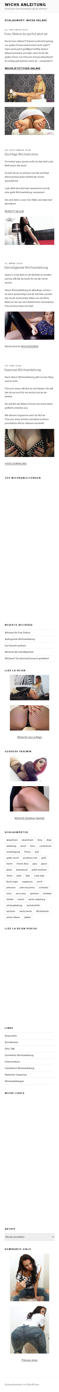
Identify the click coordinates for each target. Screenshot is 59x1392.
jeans (9, 869)
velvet (20, 899)
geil (37, 851)
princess (11, 887)
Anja (49, 840)
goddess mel (30, 857)
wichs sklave (13, 917)
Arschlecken (11, 1042)
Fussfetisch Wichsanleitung (19, 1068)
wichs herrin (25, 911)
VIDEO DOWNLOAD (16, 463)
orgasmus (27, 881)
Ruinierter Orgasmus (16, 1074)
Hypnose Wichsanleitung (22, 370)
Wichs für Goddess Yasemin (29, 818)
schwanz (43, 887)
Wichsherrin (42, 911)
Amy (39, 840)
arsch (23, 846)
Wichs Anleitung (25, 4)
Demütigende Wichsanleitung (26, 267)
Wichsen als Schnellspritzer (19, 652)
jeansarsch (22, 869)
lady (28, 875)
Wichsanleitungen (14, 1081)
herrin (9, 863)
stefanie (47, 893)
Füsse (27, 851)
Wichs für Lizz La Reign (29, 737)
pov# (39, 881)
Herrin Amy (23, 863)
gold (43, 857)
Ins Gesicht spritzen (15, 645)
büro (32, 846)
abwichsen (27, 840)
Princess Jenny (30, 1360)
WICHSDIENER (29, 346)
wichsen (10, 911)
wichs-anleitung (36, 899)
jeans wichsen (39, 869)
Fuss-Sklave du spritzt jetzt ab (26, 34)
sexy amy (21, 893)
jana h (44, 863)
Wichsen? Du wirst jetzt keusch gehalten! (27, 658)
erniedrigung (13, 851)
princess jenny (27, 887)
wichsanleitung (14, 905)
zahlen (27, 917)
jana (35, 863)
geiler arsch (12, 857)
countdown (45, 846)
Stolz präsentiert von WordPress (22, 1384)
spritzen (34, 893)
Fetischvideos (12, 1061)
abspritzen (12, 840)
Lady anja (39, 875)
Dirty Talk (10, 1048)
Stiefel (9, 899)
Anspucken (11, 1035)
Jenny (9, 875)
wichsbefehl (33, 905)
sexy (9, 893)
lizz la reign (12, 881)
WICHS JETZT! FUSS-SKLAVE (22, 68)
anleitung (11, 846)
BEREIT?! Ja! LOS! (14, 211)
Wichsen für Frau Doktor (18, 632)
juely (19, 875)
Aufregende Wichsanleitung (20, 639)
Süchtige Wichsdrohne (21, 154)
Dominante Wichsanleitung (19, 1055)
